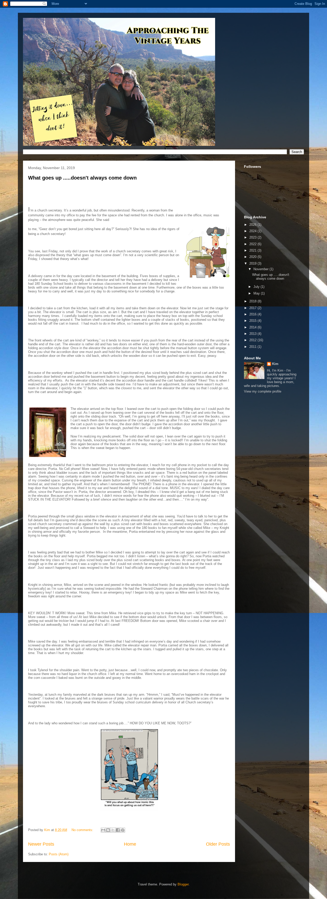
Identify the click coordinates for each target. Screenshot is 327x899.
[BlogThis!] (108, 830)
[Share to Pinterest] (122, 830)
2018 (253, 301)
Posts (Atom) (58, 854)
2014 (253, 327)
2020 (253, 257)
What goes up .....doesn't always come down (82, 178)
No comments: (83, 830)
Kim (275, 364)
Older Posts (218, 844)
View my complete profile (262, 391)
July (257, 287)
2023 (253, 237)
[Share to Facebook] (117, 830)
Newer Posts (41, 844)
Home (130, 844)
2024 (253, 231)
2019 (253, 263)
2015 (253, 321)
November (261, 269)
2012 (253, 340)
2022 (253, 244)
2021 (253, 250)
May (257, 293)
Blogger (183, 884)
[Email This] (103, 830)
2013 (253, 334)
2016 (253, 314)
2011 (253, 347)
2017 (253, 308)
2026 (253, 225)
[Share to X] (112, 830)
